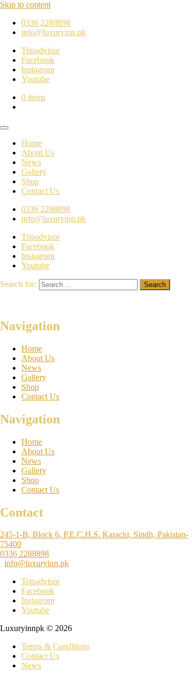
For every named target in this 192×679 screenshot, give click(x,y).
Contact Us (40, 190)
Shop (30, 181)
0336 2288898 (24, 553)
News (31, 162)
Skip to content (25, 4)
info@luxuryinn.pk (36, 563)
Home (31, 143)
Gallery (33, 171)
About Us (37, 152)
